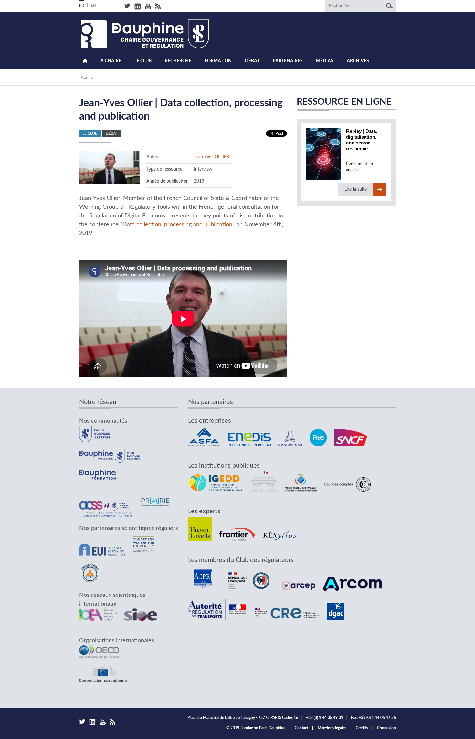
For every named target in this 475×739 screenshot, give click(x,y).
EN (93, 6)
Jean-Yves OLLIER (211, 156)
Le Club (143, 61)
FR (81, 6)
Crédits (362, 728)
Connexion (386, 728)
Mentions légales (332, 728)
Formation (218, 61)
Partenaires (288, 61)
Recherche (178, 61)
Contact (301, 728)
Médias (324, 61)
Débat (252, 61)
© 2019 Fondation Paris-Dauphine (255, 728)
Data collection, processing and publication (177, 224)
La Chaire (109, 61)
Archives (358, 61)
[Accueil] (144, 33)
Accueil (85, 61)
